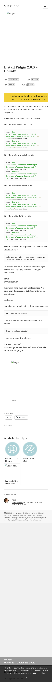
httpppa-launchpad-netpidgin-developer (23, 516)
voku (19, 513)
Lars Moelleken (17, 502)
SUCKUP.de (11, 6)
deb (25, 515)
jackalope (30, 518)
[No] (49, 673)
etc (34, 515)
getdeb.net (8, 300)
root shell (31, 520)
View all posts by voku (20, 505)
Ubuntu (27, 513)
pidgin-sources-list (20, 520)
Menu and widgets (45, 8)
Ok (26, 677)
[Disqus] (26, 554)
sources (38, 520)
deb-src (29, 515)
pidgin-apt (10, 520)
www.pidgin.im (11, 281)
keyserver (37, 518)
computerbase (18, 515)
